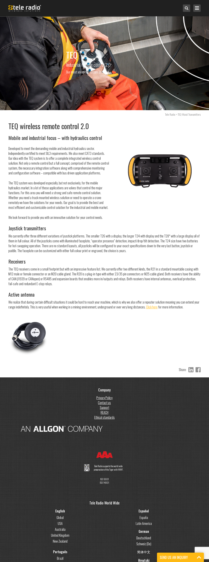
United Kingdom (60, 535)
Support (104, 407)
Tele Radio (170, 114)
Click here (152, 307)
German (144, 531)
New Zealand (60, 541)
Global (60, 517)
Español (144, 511)
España (144, 517)
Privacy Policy (104, 397)
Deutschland (143, 537)
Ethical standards (104, 417)
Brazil (60, 558)
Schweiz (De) (143, 543)
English (60, 511)
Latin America (144, 523)
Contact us (104, 402)
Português (60, 551)
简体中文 (143, 551)
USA (60, 523)
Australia (60, 529)
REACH (104, 412)
